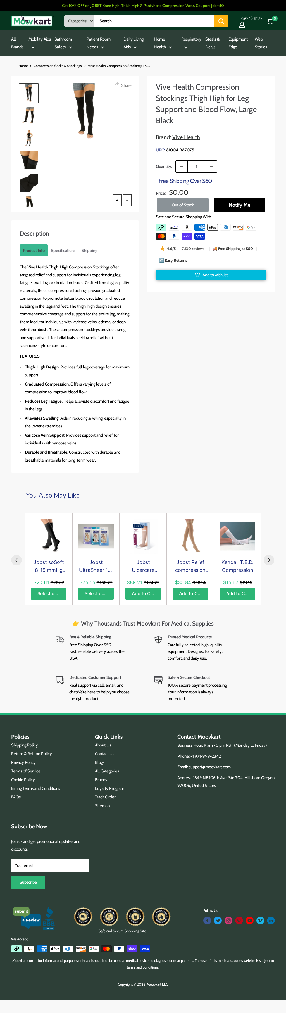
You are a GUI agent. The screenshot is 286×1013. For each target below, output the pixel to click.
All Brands (17, 43)
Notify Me (239, 205)
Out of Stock (183, 205)
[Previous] (16, 560)
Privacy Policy (23, 762)
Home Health (160, 43)
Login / (244, 18)
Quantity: (164, 166)
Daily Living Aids (133, 43)
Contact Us (104, 753)
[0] (270, 21)
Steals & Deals (212, 43)
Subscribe (28, 882)
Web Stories (261, 43)
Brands (101, 779)
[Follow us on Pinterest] (239, 920)
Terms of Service (25, 771)
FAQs (16, 797)
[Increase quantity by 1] (211, 166)
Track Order (105, 797)
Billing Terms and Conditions (35, 788)
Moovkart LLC (157, 984)
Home (23, 65)
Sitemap (102, 805)
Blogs (99, 762)
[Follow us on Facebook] (207, 920)
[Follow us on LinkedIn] (271, 920)
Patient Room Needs (99, 43)
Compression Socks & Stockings (58, 65)
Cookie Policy (23, 779)
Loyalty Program (109, 788)
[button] (211, 275)
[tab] (34, 250)
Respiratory (191, 39)
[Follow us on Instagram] (228, 920)
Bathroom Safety (63, 43)
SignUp (256, 18)
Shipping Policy (24, 745)
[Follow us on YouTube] (250, 920)
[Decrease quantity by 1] (181, 166)
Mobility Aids (39, 39)
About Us (103, 745)
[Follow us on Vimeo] (260, 920)
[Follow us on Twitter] (218, 920)
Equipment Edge (238, 43)
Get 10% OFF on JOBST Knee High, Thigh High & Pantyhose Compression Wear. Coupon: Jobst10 (143, 5)
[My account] (242, 25)
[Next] (269, 560)
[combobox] (154, 21)
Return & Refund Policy (31, 753)
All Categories (107, 771)
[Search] (221, 21)
